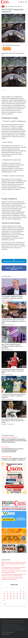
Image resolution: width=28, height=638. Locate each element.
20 (14, 596)
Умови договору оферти (8, 632)
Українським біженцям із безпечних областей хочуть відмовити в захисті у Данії (14, 321)
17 (4, 596)
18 (7, 596)
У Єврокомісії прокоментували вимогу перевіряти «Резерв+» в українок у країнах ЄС (14, 395)
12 (10, 594)
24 (4, 598)
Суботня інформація (12, 437)
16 (23, 594)
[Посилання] (5, 2)
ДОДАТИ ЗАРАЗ (6, 48)
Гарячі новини (5, 447)
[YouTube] (21, 2)
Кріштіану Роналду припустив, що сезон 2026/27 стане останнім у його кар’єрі (13, 420)
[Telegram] (26, 2)
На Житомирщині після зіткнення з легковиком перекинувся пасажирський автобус (13, 450)
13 (14, 594)
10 (4, 594)
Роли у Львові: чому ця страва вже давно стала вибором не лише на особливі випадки (13, 575)
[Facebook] (24, 2)
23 (23, 596)
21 (17, 596)
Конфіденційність (6, 634)
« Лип (4, 604)
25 (7, 598)
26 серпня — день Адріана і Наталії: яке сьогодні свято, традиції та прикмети (14, 459)
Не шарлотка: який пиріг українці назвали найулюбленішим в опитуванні (12, 578)
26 (10, 598)
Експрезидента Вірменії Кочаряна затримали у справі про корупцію (12, 297)
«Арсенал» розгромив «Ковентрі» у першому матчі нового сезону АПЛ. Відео (13, 370)
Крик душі (4, 437)
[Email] (19, 2)
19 (10, 596)
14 (17, 594)
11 (7, 594)
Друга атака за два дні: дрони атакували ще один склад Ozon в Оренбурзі (12, 346)
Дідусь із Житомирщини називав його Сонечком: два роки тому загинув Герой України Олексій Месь (14, 440)
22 (20, 596)
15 (20, 594)
